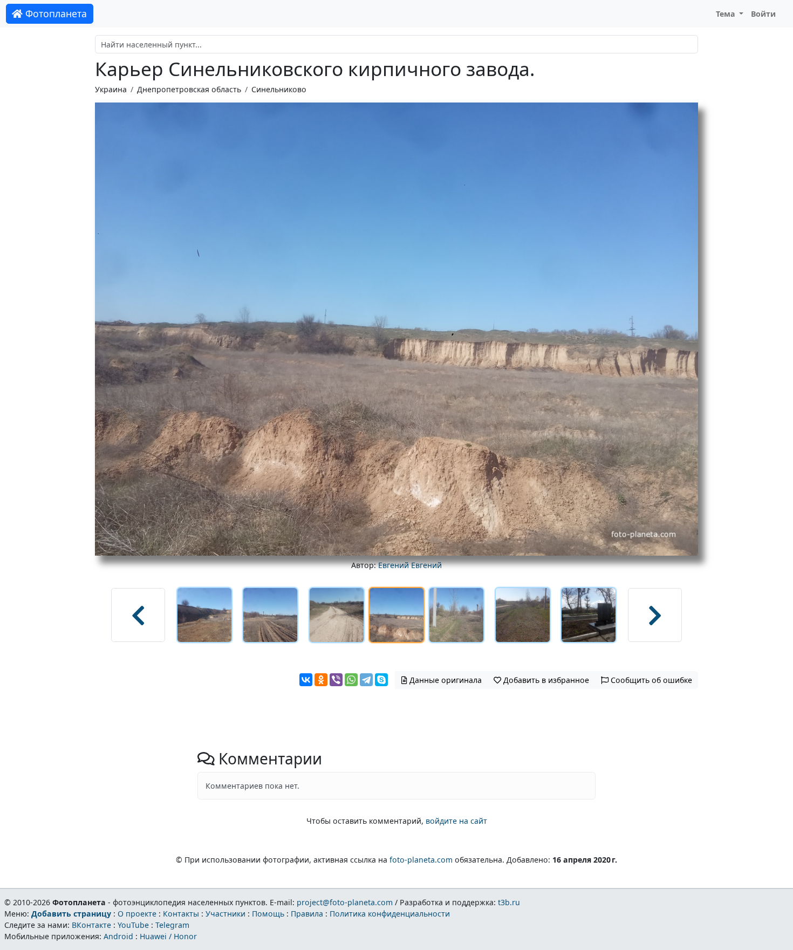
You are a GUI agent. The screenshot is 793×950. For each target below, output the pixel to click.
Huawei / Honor (168, 936)
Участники (225, 913)
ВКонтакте (91, 925)
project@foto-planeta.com (345, 902)
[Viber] (336, 679)
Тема (726, 14)
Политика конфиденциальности (390, 913)
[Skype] (381, 679)
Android (118, 936)
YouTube (133, 925)
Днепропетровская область (189, 89)
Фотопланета (55, 13)
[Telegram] (366, 679)
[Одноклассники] (321, 679)
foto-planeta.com (421, 860)
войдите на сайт (456, 821)
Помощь (268, 913)
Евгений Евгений (410, 565)
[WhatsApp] (351, 679)
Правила (307, 913)
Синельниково (278, 89)
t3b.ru (509, 902)
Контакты (181, 913)
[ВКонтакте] (305, 679)
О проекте (137, 913)
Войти (763, 14)
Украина (111, 89)
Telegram (172, 925)
